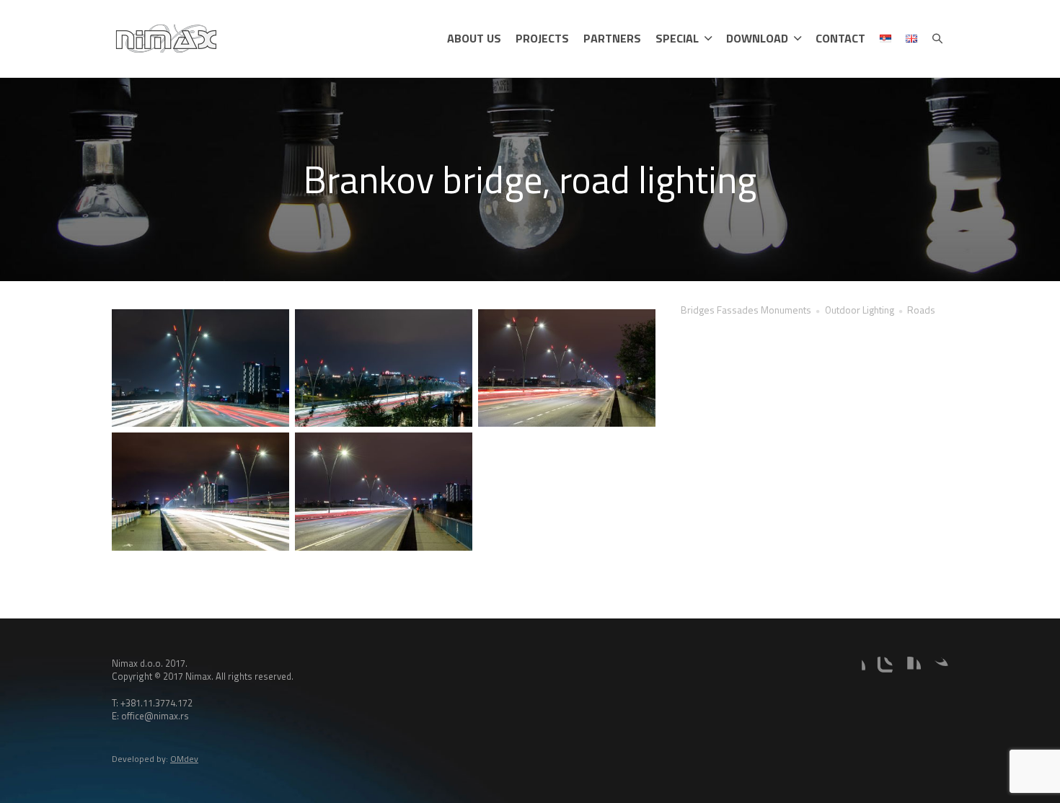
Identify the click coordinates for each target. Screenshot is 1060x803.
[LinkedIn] (909, 668)
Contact (840, 38)
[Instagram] (881, 668)
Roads (921, 309)
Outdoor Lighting (859, 309)
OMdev (184, 759)
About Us (474, 38)
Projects (542, 38)
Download (757, 38)
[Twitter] (936, 668)
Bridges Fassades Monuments (746, 309)
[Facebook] (853, 668)
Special (677, 38)
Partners (612, 38)
